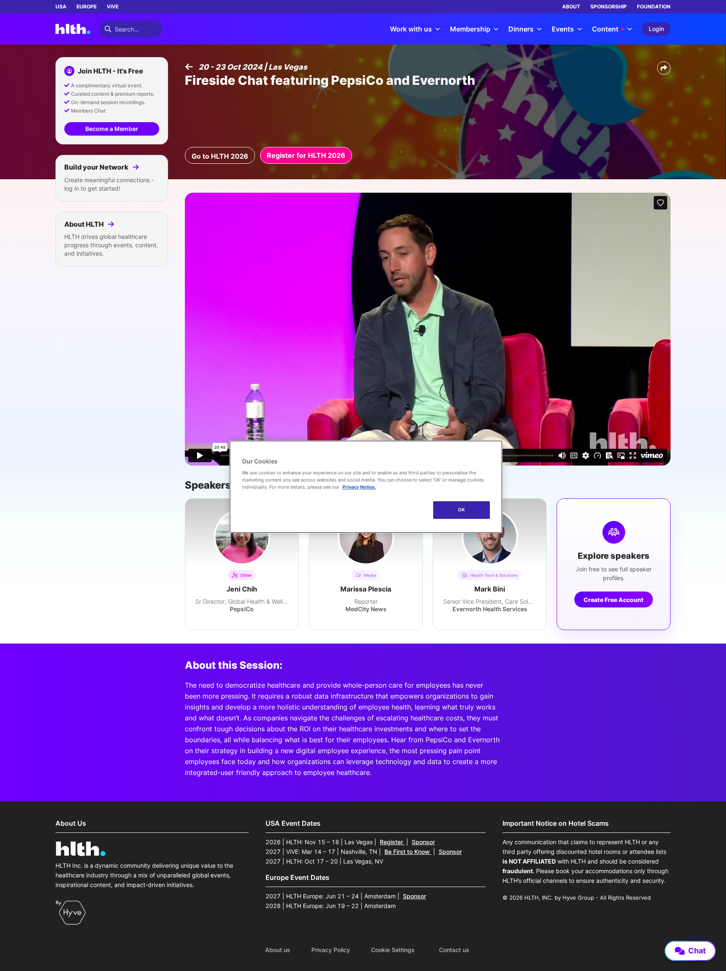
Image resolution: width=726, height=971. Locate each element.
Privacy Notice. (359, 487)
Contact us (454, 950)
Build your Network (97, 167)
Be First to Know (407, 851)
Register (392, 841)
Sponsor (423, 841)
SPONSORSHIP (608, 6)
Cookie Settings (393, 950)
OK (461, 510)
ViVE (112, 6)
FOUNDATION (654, 6)
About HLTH (84, 224)
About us (277, 950)
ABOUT (571, 6)
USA (60, 6)
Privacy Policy (330, 950)
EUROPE (86, 6)
